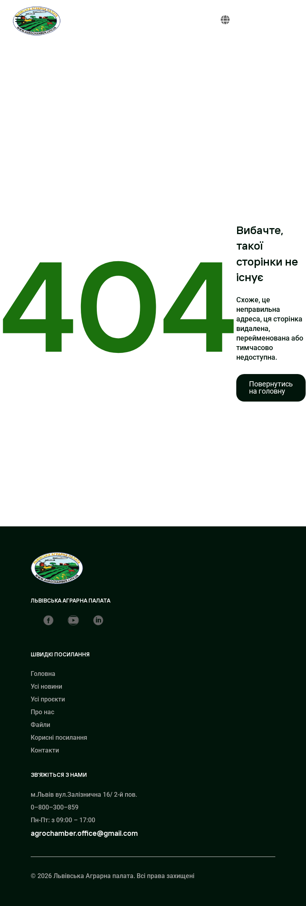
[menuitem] (271, 388)
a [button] (19, 19)
